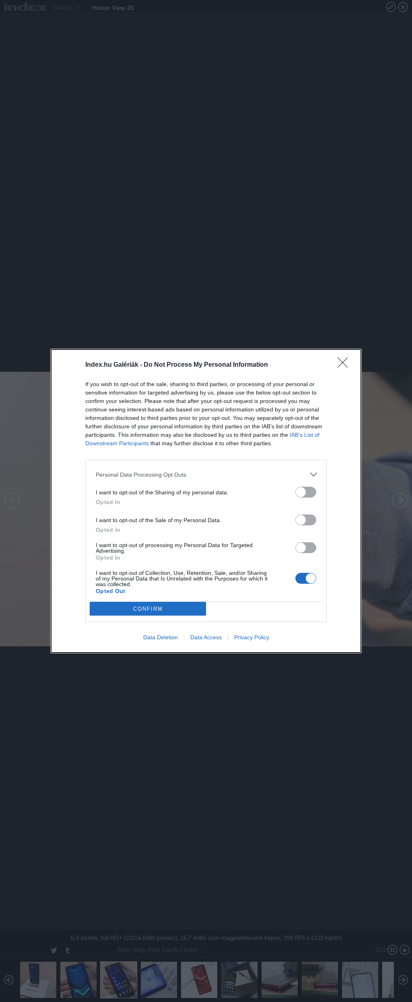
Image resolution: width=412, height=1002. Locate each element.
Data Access (206, 637)
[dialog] (206, 501)
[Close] (345, 365)
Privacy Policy (251, 637)
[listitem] (206, 474)
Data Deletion (160, 637)
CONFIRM (148, 609)
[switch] (305, 492)
